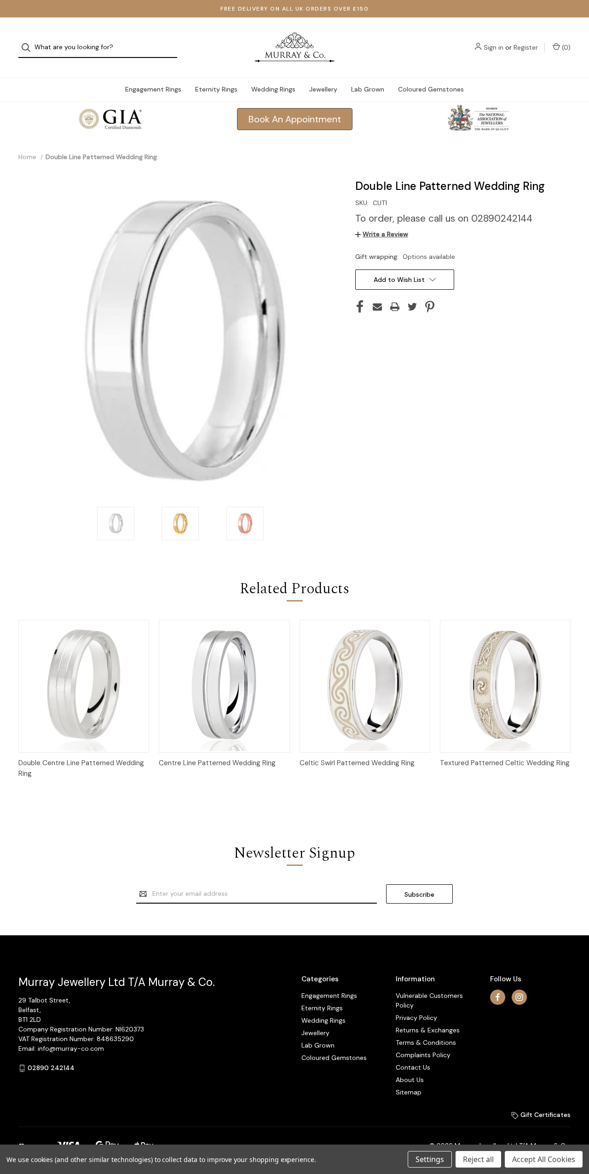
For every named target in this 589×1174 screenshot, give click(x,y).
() (565, 47)
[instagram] (519, 997)
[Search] (28, 47)
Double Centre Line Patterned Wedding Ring (81, 768)
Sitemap (409, 1092)
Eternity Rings (216, 89)
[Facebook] (359, 306)
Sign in (493, 47)
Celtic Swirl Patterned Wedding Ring (357, 762)
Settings (430, 1159)
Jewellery (323, 89)
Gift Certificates (545, 1115)
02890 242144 (51, 1068)
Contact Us (413, 1067)
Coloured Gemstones (431, 89)
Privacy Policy (416, 1018)
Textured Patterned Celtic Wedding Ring (505, 762)
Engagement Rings (153, 89)
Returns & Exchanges (428, 1030)
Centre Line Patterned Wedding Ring (217, 762)
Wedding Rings (273, 89)
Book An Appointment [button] (294, 119)
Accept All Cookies (543, 1159)
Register (526, 47)
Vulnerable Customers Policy (429, 1000)
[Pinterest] (429, 306)
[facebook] (498, 997)
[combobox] (97, 47)
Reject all (478, 1159)
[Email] (377, 306)
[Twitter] (412, 306)
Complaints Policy (423, 1055)
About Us (410, 1080)
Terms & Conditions (426, 1042)
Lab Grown (367, 89)
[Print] (394, 306)
